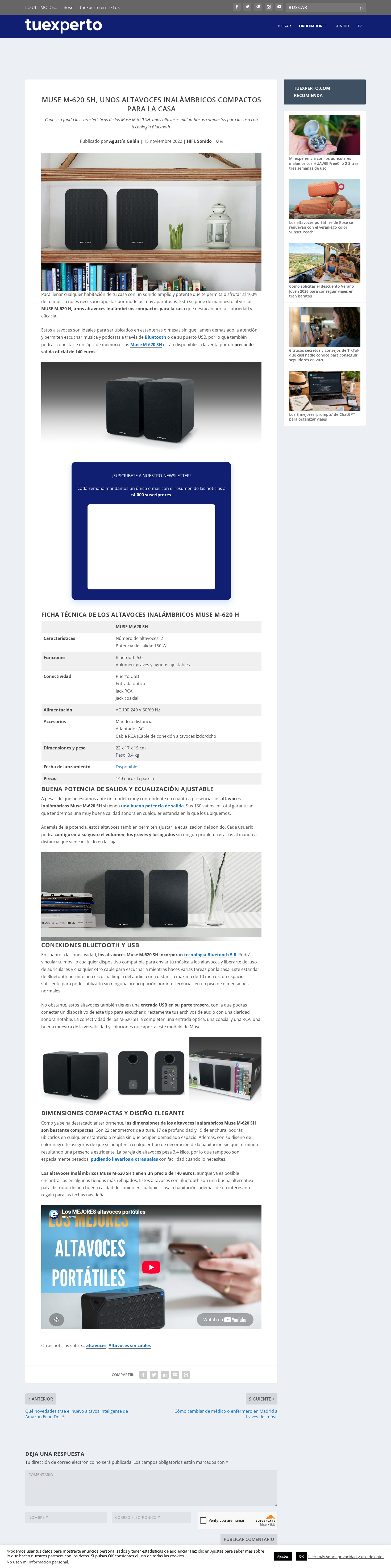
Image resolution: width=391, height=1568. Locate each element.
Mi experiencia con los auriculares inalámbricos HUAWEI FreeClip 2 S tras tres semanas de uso (324, 163)
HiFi (191, 141)
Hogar (284, 26)
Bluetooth (155, 337)
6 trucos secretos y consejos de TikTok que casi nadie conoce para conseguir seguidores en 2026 (324, 355)
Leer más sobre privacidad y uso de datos (346, 1556)
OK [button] (301, 1556)
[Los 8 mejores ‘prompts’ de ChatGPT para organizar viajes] (324, 391)
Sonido (342, 26)
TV (359, 26)
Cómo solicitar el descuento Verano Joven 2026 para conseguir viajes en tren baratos (321, 291)
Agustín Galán (124, 141)
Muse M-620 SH (146, 344)
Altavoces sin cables (130, 1345)
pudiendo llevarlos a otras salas (124, 1159)
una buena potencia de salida (152, 806)
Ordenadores (313, 26)
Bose (68, 7)
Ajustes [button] (283, 1556)
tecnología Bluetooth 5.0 (210, 955)
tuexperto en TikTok (100, 7)
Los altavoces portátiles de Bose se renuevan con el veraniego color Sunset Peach (321, 227)
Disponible (126, 767)
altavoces (96, 1345)
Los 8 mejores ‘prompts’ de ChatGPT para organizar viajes (322, 417)
